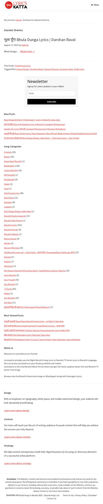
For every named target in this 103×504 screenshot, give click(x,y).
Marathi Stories (11, 229)
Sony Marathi (10, 275)
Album (7, 156)
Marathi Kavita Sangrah (15, 216)
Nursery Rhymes (11, 248)
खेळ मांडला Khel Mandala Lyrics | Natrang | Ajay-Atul (27, 335)
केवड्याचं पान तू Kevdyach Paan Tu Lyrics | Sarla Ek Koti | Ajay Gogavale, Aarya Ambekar (42, 339)
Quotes (7, 261)
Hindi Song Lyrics (23, 65)
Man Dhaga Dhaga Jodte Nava (17, 211)
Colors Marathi (11, 170)
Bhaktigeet (9, 165)
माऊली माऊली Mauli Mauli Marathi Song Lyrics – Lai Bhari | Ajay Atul (34, 321)
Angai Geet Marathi (13, 161)
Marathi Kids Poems (13, 220)
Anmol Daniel (22, 69)
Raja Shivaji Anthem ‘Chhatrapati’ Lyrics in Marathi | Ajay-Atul (32, 119)
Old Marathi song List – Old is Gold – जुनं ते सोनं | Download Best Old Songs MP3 (39, 252)
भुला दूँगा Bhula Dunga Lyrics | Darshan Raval (40, 39)
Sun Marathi (9, 284)
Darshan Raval (36, 69)
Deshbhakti (9, 179)
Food (6, 188)
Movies (7, 243)
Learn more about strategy (17, 463)
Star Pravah (9, 279)
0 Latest (8, 152)
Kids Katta (9, 197)
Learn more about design (16, 410)
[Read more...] (27, 51)
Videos (7, 293)
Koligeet (8, 202)
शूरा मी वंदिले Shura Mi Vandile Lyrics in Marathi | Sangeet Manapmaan (34, 124)
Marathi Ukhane (11, 234)
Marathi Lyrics (10, 225)
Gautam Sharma (51, 69)
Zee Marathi (9, 298)
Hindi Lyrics (79, 69)
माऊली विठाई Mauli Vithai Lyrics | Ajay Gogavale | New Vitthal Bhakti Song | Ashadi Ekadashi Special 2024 (50, 133)
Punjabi (7, 257)
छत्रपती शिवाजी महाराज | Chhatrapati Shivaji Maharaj (26, 307)
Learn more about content (17, 436)
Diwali (7, 184)
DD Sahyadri (9, 175)
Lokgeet (8, 206)
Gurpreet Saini (66, 69)
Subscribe (51, 101)
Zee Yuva (8, 302)
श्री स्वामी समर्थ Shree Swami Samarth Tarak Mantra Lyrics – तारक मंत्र (34, 326)
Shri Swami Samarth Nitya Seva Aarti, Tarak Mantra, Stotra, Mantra (34, 270)
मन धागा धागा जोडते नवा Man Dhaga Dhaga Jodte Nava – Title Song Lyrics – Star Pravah (41, 138)
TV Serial (8, 289)
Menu (96, 4)
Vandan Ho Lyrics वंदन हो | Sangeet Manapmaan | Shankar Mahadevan (35, 129)
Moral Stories (10, 238)
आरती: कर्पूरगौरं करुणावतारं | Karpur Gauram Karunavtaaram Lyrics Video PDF (37, 330)
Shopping (8, 266)
